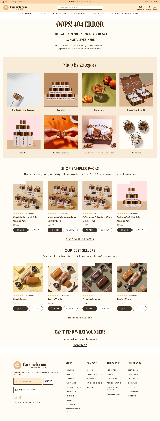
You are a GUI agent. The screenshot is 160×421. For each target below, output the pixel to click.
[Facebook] (20, 397)
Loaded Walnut (124, 299)
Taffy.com (131, 387)
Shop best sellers (80, 317)
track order (112, 379)
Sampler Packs (71, 379)
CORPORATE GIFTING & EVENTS (124, 14)
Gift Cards (70, 400)
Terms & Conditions (94, 383)
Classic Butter (19, 299)
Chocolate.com (134, 379)
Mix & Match (70, 404)
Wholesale (90, 387)
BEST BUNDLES (80, 14)
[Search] (59, 8)
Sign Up (48, 381)
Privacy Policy (92, 379)
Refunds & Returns (114, 383)
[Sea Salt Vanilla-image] (63, 277)
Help (156, 2)
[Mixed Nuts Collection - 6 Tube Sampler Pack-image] (63, 195)
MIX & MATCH (98, 14)
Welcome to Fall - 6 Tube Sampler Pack (129, 219)
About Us (148, 2)
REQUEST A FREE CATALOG (28, 390)
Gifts (68, 374)
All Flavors (70, 370)
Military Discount (114, 394)
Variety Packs (71, 383)
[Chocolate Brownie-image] (97, 277)
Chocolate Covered (73, 387)
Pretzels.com (133, 374)
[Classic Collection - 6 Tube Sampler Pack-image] (28, 195)
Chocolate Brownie (91, 299)
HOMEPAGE (80, 345)
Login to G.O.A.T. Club (94, 374)
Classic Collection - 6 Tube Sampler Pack (25, 219)
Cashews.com (133, 383)
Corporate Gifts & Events (73, 410)
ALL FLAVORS (27, 14)
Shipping (110, 374)
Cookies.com (133, 392)
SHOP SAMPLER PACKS (80, 239)
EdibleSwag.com (134, 396)
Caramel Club (71, 392)
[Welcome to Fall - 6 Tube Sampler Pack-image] (132, 195)
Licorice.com (133, 370)
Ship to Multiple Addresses (113, 388)
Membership (70, 396)
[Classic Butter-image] (28, 277)
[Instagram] (15, 397)
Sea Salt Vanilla (55, 299)
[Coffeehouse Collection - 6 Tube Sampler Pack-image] (97, 195)
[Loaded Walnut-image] (132, 277)
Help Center (111, 370)
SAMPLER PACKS (60, 14)
